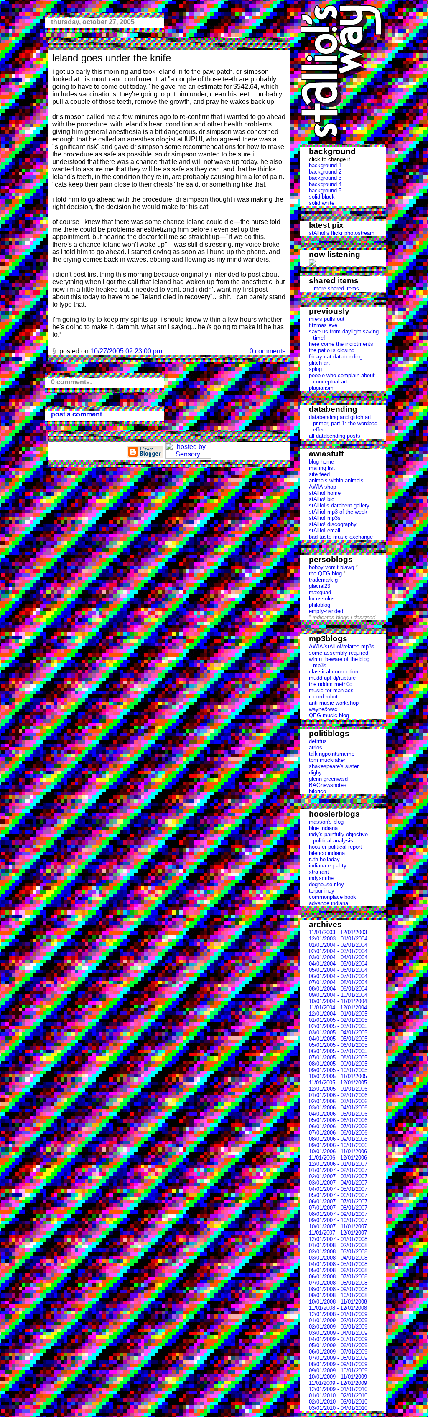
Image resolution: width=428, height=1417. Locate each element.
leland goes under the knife (111, 57)
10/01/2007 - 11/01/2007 (338, 1226)
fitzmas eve (323, 325)
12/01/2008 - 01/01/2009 (338, 1314)
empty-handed (326, 611)
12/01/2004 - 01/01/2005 (338, 1014)
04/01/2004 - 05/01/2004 (338, 964)
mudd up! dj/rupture (332, 678)
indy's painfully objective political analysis (338, 837)
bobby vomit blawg (331, 567)
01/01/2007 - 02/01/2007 (338, 1170)
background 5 (325, 190)
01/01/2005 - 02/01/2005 (338, 1020)
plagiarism (321, 388)
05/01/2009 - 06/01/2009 (338, 1345)
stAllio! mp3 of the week (338, 512)
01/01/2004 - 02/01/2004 (338, 945)
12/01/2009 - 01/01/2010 (338, 1389)
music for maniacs (331, 690)
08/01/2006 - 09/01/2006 (338, 1139)
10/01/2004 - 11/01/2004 (338, 1001)
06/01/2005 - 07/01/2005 (338, 1051)
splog (315, 369)
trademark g (323, 580)
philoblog (319, 605)
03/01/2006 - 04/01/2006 (338, 1107)
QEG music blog (329, 715)
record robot (323, 696)
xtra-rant (319, 872)
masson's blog (326, 822)
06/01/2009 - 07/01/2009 (338, 1352)
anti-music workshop (334, 703)
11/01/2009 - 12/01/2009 (338, 1383)
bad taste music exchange (341, 537)
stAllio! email (324, 530)
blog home (321, 462)
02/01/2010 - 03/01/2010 (338, 1402)
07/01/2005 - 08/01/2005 (338, 1057)
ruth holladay (324, 859)
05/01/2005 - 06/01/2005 (338, 1045)
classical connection (333, 671)
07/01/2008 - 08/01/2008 (338, 1283)
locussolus (322, 598)
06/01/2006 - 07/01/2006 (338, 1126)
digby (315, 772)
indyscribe (321, 878)
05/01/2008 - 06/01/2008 (338, 1270)
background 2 (325, 172)
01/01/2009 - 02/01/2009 (338, 1320)
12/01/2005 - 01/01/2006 (338, 1089)
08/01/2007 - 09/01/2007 (338, 1214)
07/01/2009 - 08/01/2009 (338, 1358)
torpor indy (321, 891)
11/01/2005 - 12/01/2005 (338, 1082)
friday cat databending (335, 356)
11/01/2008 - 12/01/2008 (338, 1308)
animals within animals (336, 480)
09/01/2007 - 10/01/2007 (338, 1220)
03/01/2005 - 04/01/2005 (338, 1032)
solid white (321, 203)
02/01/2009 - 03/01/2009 (338, 1327)
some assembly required (338, 653)
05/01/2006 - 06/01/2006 (338, 1120)
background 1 (325, 165)
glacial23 (319, 586)
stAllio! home (325, 493)
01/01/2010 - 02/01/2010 (338, 1395)
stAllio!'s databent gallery (339, 505)
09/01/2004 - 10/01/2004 (338, 995)
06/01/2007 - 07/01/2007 (338, 1201)
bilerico (317, 791)
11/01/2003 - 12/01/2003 (338, 932)
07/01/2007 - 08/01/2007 (338, 1208)
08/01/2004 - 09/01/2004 (338, 989)
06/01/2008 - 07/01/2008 (338, 1276)
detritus (318, 741)
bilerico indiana (327, 853)
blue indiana (323, 828)
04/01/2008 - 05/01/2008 (338, 1264)
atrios (315, 747)
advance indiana (328, 903)
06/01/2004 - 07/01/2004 (338, 976)
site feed (319, 474)
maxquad (320, 592)
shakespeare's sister (334, 766)
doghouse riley (326, 884)
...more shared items (334, 288)
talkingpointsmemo (331, 754)
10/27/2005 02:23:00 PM (126, 351)
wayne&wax (323, 709)
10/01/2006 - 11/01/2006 (338, 1151)
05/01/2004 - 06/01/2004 (338, 970)
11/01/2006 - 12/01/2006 (338, 1158)
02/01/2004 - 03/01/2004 (338, 951)
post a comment (76, 414)
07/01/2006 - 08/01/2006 (338, 1133)
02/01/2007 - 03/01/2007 (338, 1176)
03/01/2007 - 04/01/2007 (338, 1183)
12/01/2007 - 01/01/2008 (338, 1239)
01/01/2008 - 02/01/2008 (338, 1245)
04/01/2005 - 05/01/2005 (338, 1039)
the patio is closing (331, 350)
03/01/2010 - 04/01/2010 (338, 1408)
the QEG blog (325, 573)
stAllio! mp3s (325, 518)
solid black (322, 197)
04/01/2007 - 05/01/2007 (338, 1189)
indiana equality (327, 865)
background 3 (325, 178)
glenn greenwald (328, 779)
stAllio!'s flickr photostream (341, 233)
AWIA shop (322, 487)
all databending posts (334, 436)
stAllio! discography (333, 524)
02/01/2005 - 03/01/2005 (338, 1026)
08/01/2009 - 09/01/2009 (338, 1364)
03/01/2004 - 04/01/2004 (338, 957)
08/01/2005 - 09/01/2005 (338, 1064)
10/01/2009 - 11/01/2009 (338, 1377)
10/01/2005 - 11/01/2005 (338, 1076)
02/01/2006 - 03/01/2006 (338, 1101)
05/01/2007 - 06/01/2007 (338, 1195)
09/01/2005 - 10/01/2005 (338, 1070)
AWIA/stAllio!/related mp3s (341, 646)
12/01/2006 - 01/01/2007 (338, 1164)
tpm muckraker (327, 760)
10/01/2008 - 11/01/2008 (338, 1301)
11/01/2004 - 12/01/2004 (338, 1007)
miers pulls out (326, 319)
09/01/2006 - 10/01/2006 (338, 1145)
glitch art (319, 363)
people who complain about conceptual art (341, 378)
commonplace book (332, 897)
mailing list (322, 468)
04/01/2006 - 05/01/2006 (338, 1114)
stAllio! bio (321, 499)
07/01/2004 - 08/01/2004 (338, 982)
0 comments (267, 351)
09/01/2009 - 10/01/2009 (338, 1370)
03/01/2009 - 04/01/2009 (338, 1333)
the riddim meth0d (330, 684)
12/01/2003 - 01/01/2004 (338, 938)
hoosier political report (335, 847)
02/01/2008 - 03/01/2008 (338, 1251)
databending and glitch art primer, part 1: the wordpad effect (343, 423)
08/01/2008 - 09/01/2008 (338, 1289)
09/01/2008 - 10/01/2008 (338, 1295)
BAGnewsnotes (327, 785)
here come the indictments (341, 344)
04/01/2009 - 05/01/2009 (338, 1339)
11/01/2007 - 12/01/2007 (338, 1233)
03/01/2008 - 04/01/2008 (338, 1258)
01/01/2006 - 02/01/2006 (338, 1095)
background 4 (325, 184)
